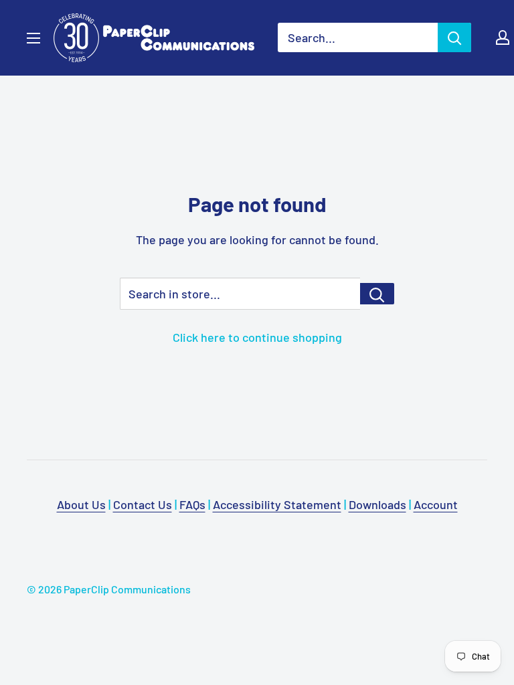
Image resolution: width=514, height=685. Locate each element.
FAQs (192, 504)
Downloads (377, 504)
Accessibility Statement (277, 504)
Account (436, 504)
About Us (81, 504)
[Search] (454, 37)
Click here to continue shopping (257, 337)
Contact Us (142, 504)
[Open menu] (33, 38)
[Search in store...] (377, 293)
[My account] (502, 37)
